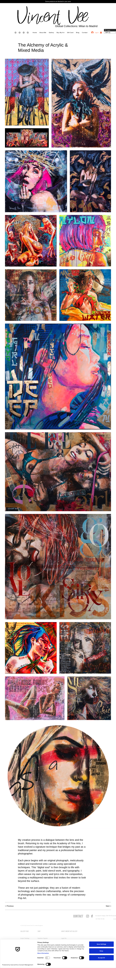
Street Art (51, 15)
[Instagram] (15, 32)
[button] (51, 32)
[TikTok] (28, 32)
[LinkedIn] (24, 32)
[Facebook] (19, 32)
